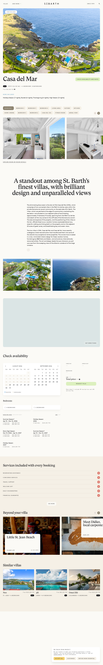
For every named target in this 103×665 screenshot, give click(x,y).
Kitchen (77, 108)
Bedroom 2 (20, 108)
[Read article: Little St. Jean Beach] (31, 536)
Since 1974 (90, 3)
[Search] (99, 4)
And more (16, 3)
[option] (35, 138)
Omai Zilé (73, 593)
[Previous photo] (5, 579)
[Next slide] (98, 512)
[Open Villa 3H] (51, 579)
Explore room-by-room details (14, 162)
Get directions (90, 343)
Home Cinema (9, 112)
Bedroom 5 (22, 112)
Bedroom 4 (44, 108)
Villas (5, 3)
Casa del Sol (46, 112)
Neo (5, 593)
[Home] (51, 4)
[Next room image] (98, 113)
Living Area (56, 108)
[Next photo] (32, 579)
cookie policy (58, 654)
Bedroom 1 (8, 108)
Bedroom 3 (32, 108)
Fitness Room (60, 112)
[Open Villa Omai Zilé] (84, 579)
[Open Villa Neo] (18, 579)
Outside (67, 108)
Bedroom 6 (34, 112)
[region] (51, 322)
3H (37, 593)
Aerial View (73, 112)
